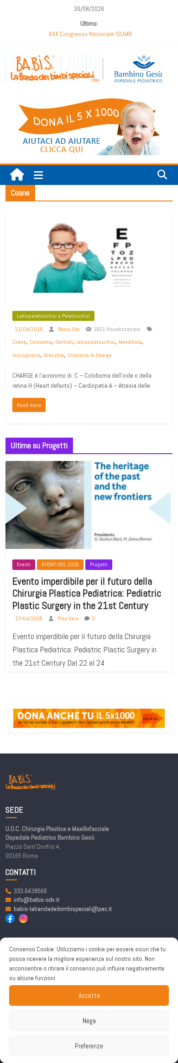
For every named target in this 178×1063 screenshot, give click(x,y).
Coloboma (41, 342)
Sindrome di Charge (89, 355)
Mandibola (130, 342)
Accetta (89, 995)
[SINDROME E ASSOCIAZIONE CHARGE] (89, 214)
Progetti (99, 564)
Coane (19, 342)
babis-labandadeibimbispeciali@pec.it (63, 909)
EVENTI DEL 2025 (60, 564)
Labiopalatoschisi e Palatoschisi (53, 316)
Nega (89, 1020)
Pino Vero (69, 618)
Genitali (64, 342)
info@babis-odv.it (36, 899)
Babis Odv (69, 329)
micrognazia (26, 355)
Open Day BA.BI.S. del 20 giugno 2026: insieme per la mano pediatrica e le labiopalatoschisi (90, 35)
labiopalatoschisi (95, 342)
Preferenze (89, 1045)
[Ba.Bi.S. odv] (16, 175)
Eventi (24, 564)
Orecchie (54, 355)
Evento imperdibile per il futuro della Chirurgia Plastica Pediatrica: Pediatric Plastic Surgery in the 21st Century (86, 593)
